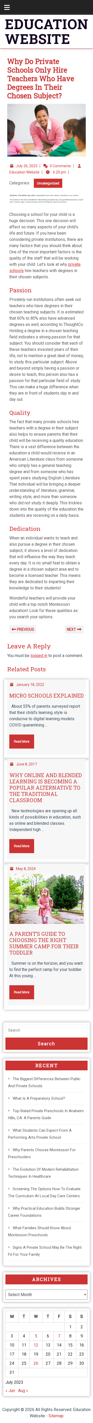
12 (36, 1345)
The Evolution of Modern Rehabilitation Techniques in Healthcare (43, 1173)
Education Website (24, 172)
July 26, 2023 (26, 166)
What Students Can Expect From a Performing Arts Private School (40, 1134)
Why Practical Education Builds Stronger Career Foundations (44, 1212)
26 (36, 1363)
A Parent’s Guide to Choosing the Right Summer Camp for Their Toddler (44, 943)
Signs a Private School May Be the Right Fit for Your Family (45, 1251)
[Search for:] (46, 1030)
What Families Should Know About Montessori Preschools (39, 1231)
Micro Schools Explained (46, 695)
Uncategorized (48, 183)
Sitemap (56, 1415)
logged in (38, 655)
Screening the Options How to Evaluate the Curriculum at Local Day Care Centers (44, 1192)
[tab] (4, 7)
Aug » (23, 1390)
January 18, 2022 (30, 684)
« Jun (10, 1390)
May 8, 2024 (26, 869)
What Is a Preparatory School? (39, 1098)
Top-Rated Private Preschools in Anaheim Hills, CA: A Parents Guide (46, 1114)
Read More (19, 739)
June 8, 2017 (26, 764)
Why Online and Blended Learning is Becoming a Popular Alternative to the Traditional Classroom (45, 787)
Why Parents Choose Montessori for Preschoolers (42, 1153)
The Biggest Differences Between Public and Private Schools (44, 1082)
